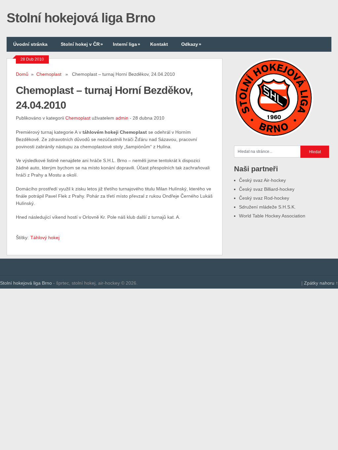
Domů (22, 74)
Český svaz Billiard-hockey (266, 189)
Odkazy (191, 44)
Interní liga (126, 44)
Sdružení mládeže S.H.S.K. (267, 207)
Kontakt (159, 44)
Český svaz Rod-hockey (264, 198)
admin (122, 118)
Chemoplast (48, 74)
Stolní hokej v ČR (82, 44)
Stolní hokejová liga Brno (81, 18)
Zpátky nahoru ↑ (321, 283)
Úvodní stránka (30, 44)
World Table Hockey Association (272, 215)
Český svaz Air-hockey (262, 180)
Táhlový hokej (44, 237)
